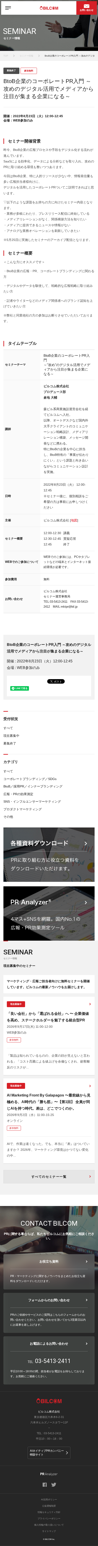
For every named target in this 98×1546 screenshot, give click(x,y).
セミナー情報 (26, 56)
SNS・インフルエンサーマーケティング (32, 801)
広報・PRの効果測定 (18, 794)
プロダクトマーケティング (22, 809)
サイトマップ (49, 1531)
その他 (8, 816)
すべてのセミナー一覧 (49, 1176)
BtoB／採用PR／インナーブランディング (32, 786)
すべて (8, 728)
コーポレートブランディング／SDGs (30, 779)
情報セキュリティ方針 (49, 1512)
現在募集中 (11, 735)
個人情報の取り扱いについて (49, 1525)
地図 (74, 520)
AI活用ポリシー (49, 1499)
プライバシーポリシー (49, 1518)
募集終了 (9, 743)
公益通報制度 (49, 1506)
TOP (5, 56)
